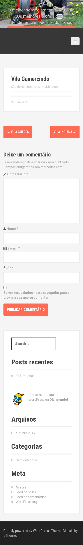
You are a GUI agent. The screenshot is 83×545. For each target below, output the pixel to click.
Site (10, 268)
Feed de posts (26, 492)
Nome (12, 229)
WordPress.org (26, 502)
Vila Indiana (65, 132)
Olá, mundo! (25, 376)
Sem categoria (26, 460)
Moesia (68, 531)
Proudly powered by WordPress (26, 531)
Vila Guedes (18, 132)
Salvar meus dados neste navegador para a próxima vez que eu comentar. (36, 295)
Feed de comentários (31, 497)
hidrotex (53, 86)
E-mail (14, 248)
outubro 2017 (25, 433)
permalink (21, 102)
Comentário (17, 174)
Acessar (22, 487)
